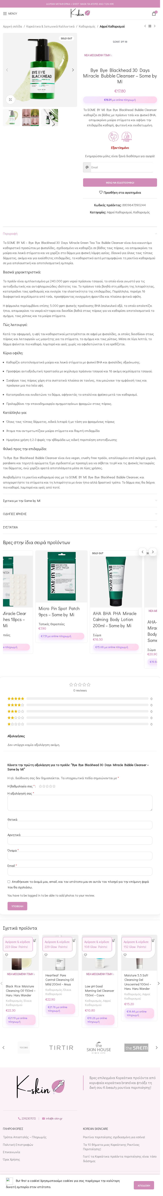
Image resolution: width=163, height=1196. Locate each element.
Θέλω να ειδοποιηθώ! (120, 182)
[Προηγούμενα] (142, 552)
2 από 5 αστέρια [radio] (44, 786)
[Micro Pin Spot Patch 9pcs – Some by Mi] (58, 576)
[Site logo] (80, 13)
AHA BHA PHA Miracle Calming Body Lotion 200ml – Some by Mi (111, 619)
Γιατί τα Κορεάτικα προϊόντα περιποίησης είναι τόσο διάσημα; (119, 1158)
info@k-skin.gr (54, 1118)
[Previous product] (145, 26)
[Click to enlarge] (10, 99)
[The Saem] (136, 1048)
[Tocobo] (24, 1048)
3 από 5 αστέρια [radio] (47, 786)
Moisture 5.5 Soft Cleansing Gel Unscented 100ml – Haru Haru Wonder (137, 982)
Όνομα (13, 850)
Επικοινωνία (11, 1152)
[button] (7, 70)
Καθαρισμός (87, 26)
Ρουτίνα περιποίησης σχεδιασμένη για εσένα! (114, 1137)
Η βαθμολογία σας (21, 786)
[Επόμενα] (153, 552)
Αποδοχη (144, 1185)
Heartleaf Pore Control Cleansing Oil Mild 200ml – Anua (60, 979)
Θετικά (12, 819)
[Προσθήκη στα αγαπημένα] (6, 954)
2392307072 (29, 1118)
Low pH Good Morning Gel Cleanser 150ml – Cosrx (99, 990)
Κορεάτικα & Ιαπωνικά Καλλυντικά (50, 26)
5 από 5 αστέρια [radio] (54, 786)
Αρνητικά (14, 835)
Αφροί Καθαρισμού (112, 26)
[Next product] (154, 26)
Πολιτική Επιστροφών (18, 1144)
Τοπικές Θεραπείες (48, 624)
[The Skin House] (99, 1048)
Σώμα (93, 635)
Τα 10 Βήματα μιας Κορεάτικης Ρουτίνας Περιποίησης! (111, 1146)
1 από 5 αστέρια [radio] (40, 786)
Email (12, 865)
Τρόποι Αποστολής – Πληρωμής (25, 1137)
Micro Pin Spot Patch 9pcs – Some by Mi (55, 611)
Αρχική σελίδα (12, 26)
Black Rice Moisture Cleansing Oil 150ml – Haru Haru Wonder (20, 990)
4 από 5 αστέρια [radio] (50, 786)
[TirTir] (61, 1048)
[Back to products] (149, 26)
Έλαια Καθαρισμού (19, 1003)
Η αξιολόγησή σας (21, 793)
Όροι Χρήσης (11, 1159)
